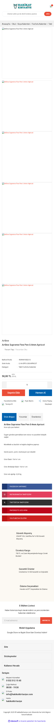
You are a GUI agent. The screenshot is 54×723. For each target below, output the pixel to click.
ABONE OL (46, 620)
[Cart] (51, 6)
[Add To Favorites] (9, 401)
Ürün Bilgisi (9, 417)
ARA (48, 14)
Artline (5, 340)
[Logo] (22, 6)
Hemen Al (41, 392)
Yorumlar (23, 417)
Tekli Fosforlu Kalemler (27, 367)
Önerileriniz (36, 417)
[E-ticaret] (26, 721)
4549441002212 (25, 360)
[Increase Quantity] (49, 385)
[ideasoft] (13, 721)
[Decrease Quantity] (4, 385)
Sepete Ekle (13, 392)
